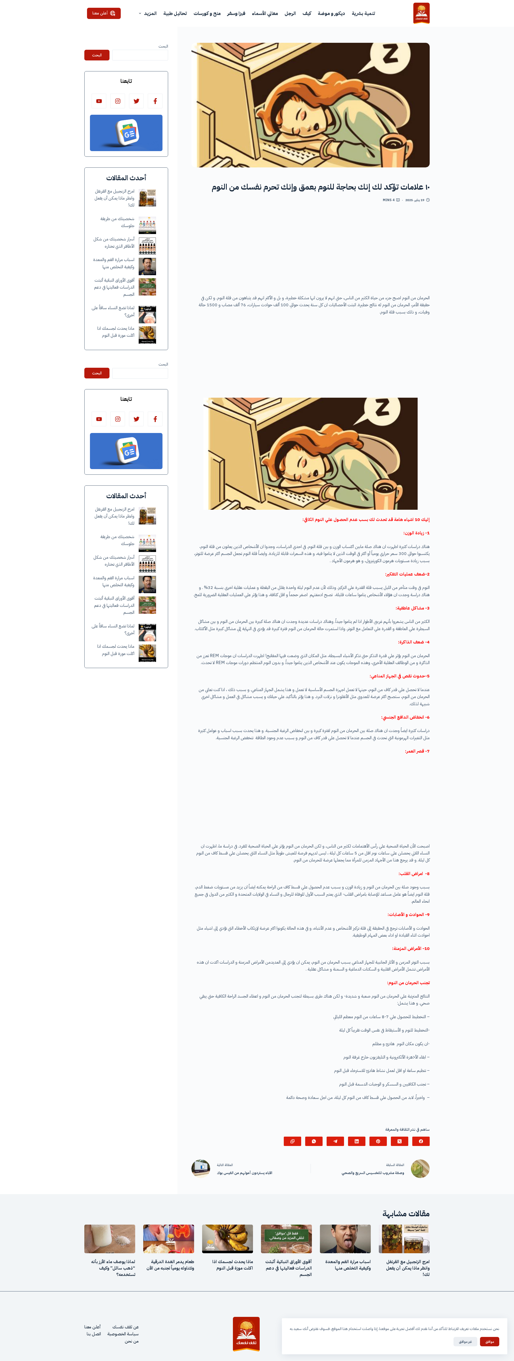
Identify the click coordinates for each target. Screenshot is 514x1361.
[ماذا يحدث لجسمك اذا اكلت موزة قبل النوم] (147, 335)
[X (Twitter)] (399, 1141)
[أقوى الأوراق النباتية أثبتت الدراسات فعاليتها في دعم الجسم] (147, 287)
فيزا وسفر (236, 13)
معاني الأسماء (265, 13)
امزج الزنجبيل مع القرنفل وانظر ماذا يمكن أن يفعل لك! (114, 198)
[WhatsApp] (314, 1141)
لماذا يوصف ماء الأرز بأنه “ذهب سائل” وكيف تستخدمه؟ (113, 1268)
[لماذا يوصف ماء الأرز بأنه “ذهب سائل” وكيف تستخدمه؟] (109, 1239)
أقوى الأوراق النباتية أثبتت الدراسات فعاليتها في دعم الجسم (114, 287)
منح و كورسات (207, 13)
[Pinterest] (378, 1141)
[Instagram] (117, 101)
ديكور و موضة (331, 13)
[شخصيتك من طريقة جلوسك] (147, 225)
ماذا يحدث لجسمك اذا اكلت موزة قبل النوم (232, 1265)
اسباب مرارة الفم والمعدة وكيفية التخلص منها (348, 1265)
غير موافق (465, 1341)
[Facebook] (421, 1141)
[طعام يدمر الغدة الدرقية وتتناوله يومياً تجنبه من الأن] (168, 1239)
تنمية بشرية (363, 13)
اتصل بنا (94, 1334)
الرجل (290, 13)
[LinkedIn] (356, 1141)
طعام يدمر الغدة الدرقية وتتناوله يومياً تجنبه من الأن (170, 1265)
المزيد (150, 13)
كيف (307, 13)
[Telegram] (335, 1141)
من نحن (132, 1341)
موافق (489, 1341)
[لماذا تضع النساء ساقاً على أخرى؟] (147, 314)
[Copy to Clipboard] (292, 1141)
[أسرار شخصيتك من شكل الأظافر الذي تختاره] (147, 246)
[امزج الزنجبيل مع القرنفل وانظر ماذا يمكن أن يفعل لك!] (147, 197)
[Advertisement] (310, 250)
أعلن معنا (100, 13)
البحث (163, 46)
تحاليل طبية (175, 13)
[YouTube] (99, 101)
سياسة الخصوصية (123, 1334)
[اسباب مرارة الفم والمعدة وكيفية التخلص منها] (147, 266)
